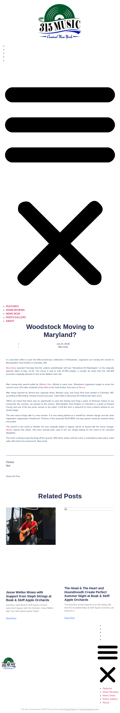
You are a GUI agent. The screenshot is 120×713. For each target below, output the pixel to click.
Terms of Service (87, 709)
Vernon (82, 387)
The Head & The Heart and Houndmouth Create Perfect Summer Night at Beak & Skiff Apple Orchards (86, 594)
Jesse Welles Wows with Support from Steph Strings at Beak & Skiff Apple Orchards (28, 596)
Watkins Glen (45, 384)
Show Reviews (15, 49)
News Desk (13, 53)
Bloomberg (11, 368)
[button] (60, 183)
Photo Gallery (16, 57)
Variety (9, 430)
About (10, 60)
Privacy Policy (70, 709)
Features (12, 46)
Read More (11, 618)
